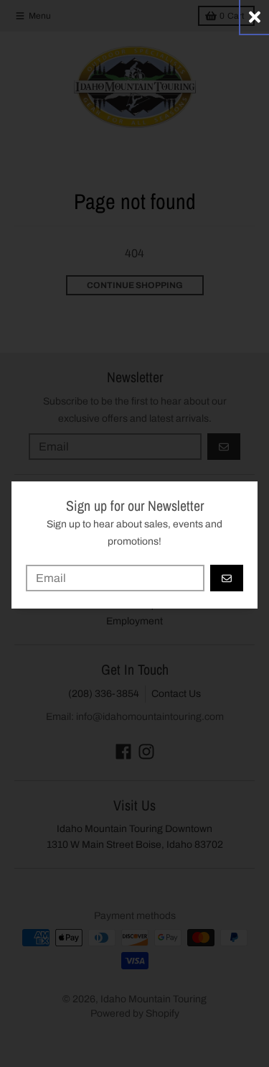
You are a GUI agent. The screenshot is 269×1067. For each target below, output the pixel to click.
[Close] (254, 17)
